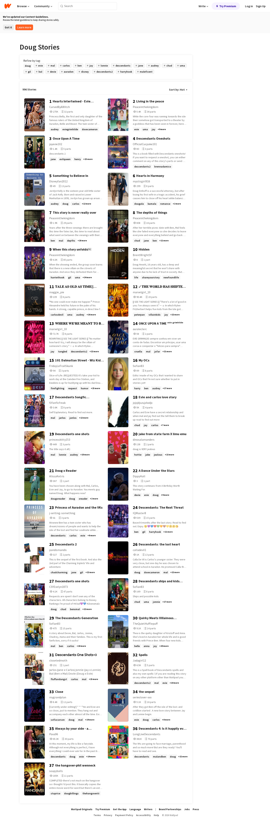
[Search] (61, 6)
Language (135, 809)
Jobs (187, 809)
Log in (249, 6)
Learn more (24, 27)
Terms (97, 815)
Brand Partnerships (170, 809)
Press (196, 809)
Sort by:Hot (177, 89)
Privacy (108, 815)
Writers (148, 809)
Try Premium (227, 6)
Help (156, 815)
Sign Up (261, 6)
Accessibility (143, 815)
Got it (8, 27)
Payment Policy (124, 815)
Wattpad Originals (81, 809)
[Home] (7, 6)
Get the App (120, 809)
